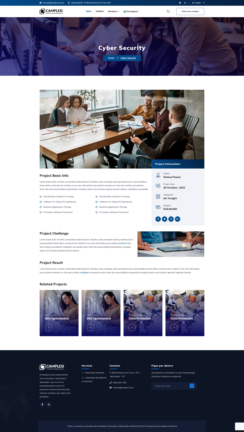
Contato (100, 11)
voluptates (84, 272)
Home (111, 58)
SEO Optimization (136, 315)
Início (88, 11)
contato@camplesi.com (123, 387)
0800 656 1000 (119, 382)
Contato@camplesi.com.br (53, 3)
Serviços (112, 11)
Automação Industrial (94, 373)
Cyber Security (51, 315)
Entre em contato (190, 11)
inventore (122, 243)
